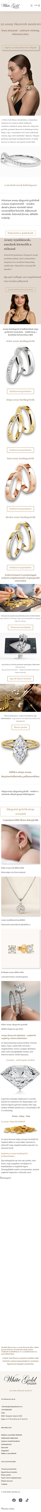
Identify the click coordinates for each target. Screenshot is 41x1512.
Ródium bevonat (7, 1481)
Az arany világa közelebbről (13, 1121)
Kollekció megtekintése (20, 391)
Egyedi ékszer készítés (20, 678)
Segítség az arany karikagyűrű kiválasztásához (14, 1154)
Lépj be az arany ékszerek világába (20, 47)
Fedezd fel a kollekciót (20, 233)
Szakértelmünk (6, 1444)
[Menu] (31, 6)
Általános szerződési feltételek (11, 1435)
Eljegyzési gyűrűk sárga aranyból (20, 812)
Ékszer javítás (20, 727)
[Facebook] (14, 1500)
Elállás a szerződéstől (8, 1453)
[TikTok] (27, 1500)
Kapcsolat (4, 1447)
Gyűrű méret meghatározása (11, 1478)
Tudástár (4, 1484)
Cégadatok (5, 1450)
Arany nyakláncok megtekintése (20, 289)
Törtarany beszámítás (20, 627)
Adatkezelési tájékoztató (9, 1438)
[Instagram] (20, 1500)
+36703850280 (6, 1410)
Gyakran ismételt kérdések (10, 1441)
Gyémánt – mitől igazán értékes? (20, 1060)
